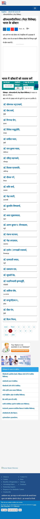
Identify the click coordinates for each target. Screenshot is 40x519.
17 (15, 331)
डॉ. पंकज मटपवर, (10, 234)
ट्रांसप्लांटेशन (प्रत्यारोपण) (10, 417)
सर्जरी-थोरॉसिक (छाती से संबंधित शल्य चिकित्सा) (16, 404)
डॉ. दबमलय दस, (10, 269)
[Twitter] (8, 29)
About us (6, 477)
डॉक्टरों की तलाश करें (14, 12)
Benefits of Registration (10, 482)
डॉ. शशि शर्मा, (8, 187)
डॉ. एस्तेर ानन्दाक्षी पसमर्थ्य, (15, 250)
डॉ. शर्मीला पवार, (10, 139)
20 (30, 331)
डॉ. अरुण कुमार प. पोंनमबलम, (15, 225)
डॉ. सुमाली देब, (9, 275)
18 (20, 331)
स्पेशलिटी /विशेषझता (18, 84)
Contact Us (23, 477)
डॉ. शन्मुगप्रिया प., (11, 300)
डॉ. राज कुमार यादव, (11, 148)
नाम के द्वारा (6, 82)
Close (20, 509)
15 (5, 331)
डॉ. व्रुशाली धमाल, (11, 259)
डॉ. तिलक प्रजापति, (11, 167)
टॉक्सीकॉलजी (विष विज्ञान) (10, 413)
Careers (5, 479)
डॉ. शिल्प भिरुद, (9, 319)
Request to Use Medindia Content (13, 489)
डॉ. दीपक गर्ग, (9, 177)
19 (25, 331)
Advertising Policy (9, 484)
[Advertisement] (17, 59)
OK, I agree (4, 509)
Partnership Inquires (9, 487)
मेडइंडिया (4, 12)
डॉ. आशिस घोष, (9, 290)
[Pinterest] (12, 29)
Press (21, 479)
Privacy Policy (7, 506)
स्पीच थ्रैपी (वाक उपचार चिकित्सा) (12, 390)
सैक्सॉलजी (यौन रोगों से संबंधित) (11, 386)
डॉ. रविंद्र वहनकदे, (11, 158)
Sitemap (22, 482)
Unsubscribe (7, 492)
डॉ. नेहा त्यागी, (9, 196)
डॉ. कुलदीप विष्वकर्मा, (12, 206)
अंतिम (13, 335)
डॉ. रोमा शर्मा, (8, 110)
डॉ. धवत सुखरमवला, (11, 215)
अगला (6, 335)
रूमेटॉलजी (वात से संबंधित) (10, 381)
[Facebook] (4, 29)
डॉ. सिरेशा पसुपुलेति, (11, 129)
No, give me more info (12, 509)
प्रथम (5, 327)
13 (29, 327)
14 (34, 327)
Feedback (23, 484)
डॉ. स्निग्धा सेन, (9, 120)
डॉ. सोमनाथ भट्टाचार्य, (12, 104)
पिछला (13, 327)
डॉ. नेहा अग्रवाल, (10, 240)
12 (24, 327)
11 (19, 327)
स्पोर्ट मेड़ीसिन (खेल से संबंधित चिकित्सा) (14, 395)
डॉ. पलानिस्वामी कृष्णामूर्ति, (13, 281)
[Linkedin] (16, 29)
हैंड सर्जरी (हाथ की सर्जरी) (10, 399)
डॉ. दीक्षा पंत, (8, 310)
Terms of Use (16, 506)
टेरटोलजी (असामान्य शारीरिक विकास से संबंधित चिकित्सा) (19, 408)
